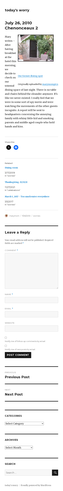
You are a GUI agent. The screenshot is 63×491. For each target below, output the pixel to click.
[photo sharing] (38, 48)
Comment (11, 250)
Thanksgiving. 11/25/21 (16, 182)
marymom (14, 216)
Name (9, 294)
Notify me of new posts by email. (20, 349)
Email (9, 308)
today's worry (17, 10)
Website (10, 323)
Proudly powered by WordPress (36, 485)
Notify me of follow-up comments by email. (25, 341)
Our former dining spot (30, 76)
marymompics (50, 84)
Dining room (11, 168)
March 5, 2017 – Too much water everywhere (27, 196)
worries (36, 216)
